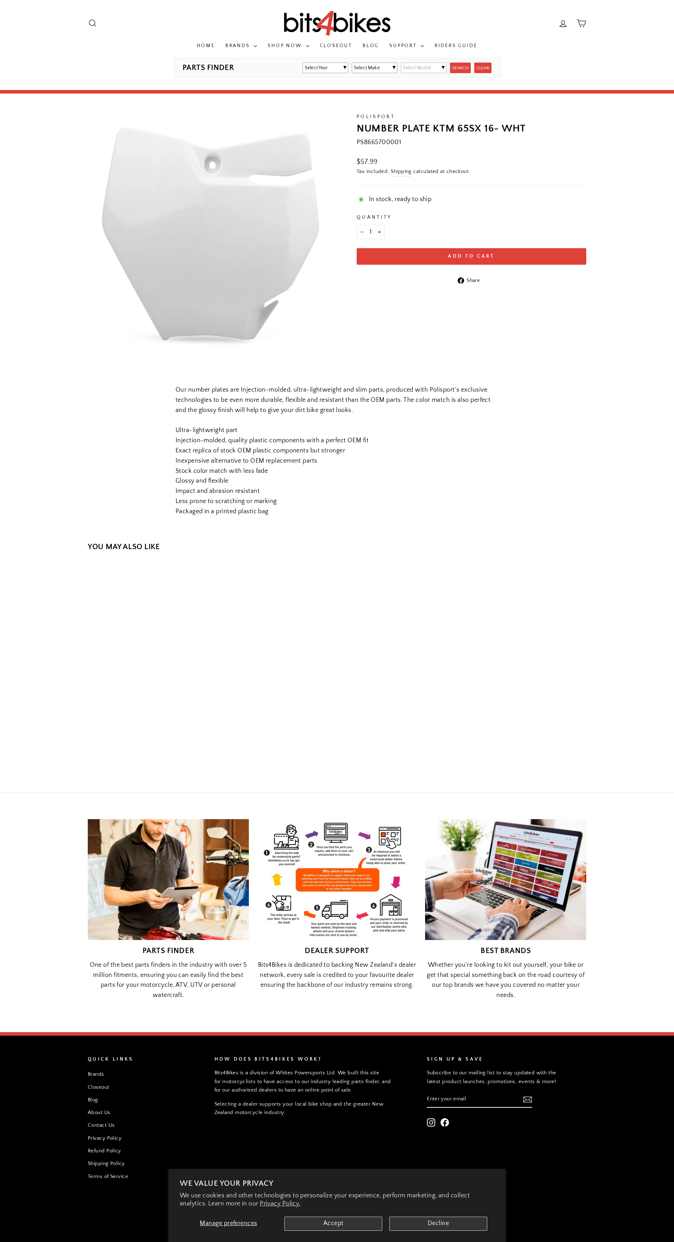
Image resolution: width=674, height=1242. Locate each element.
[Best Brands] (505, 879)
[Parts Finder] (168, 879)
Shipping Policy (106, 1163)
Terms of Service (108, 1176)
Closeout (336, 46)
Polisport (376, 117)
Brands (238, 46)
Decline (438, 1223)
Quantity (374, 217)
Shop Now (285, 46)
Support (403, 46)
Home (206, 46)
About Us (99, 1112)
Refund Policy (104, 1151)
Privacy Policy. (280, 1203)
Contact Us (101, 1125)
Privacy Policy (104, 1138)
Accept (333, 1223)
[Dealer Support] (337, 879)
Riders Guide (456, 46)
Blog (371, 46)
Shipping (401, 171)
